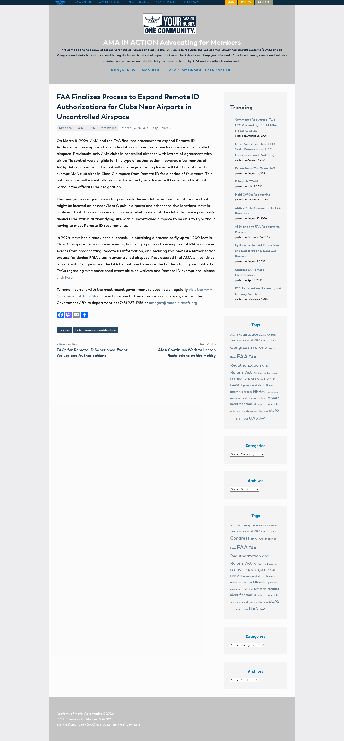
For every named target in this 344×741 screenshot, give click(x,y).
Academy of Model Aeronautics (79, 713)
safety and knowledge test (244, 411)
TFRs (237, 418)
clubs (273, 340)
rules (267, 404)
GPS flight (257, 379)
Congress (240, 347)
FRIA (91, 128)
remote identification (100, 330)
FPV (239, 379)
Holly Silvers (159, 128)
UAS (253, 418)
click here (65, 277)
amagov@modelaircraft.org (173, 302)
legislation (247, 385)
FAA (79, 128)
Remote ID (107, 128)
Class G (265, 340)
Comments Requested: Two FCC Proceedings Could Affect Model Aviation (257, 125)
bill (251, 340)
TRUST (244, 419)
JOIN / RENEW (122, 70)
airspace (65, 330)
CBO (257, 340)
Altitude (272, 334)
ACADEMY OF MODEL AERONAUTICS (201, 70)
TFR (232, 419)
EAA (233, 357)
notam (247, 391)
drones (272, 348)
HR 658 (269, 379)
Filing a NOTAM (246, 181)
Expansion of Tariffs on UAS (255, 168)
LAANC (235, 385)
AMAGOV (235, 340)
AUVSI (245, 340)
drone (261, 347)
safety (275, 404)
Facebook (272, 373)
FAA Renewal (259, 373)
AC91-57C (236, 334)
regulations (247, 398)
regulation (235, 398)
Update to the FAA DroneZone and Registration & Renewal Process (257, 250)
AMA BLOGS (152, 70)
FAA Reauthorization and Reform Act (249, 364)
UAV (262, 418)
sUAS (274, 410)
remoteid (260, 398)
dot (252, 348)
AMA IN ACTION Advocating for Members (172, 42)
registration (272, 392)
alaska (262, 335)
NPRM (259, 391)
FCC (233, 379)
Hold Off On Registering (252, 194)
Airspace (65, 128)
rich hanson (258, 404)
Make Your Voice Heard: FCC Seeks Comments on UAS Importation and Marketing (255, 149)
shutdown (263, 411)
